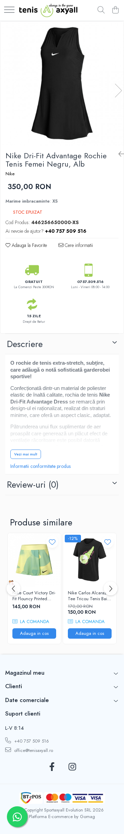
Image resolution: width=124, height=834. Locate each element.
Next (118, 90)
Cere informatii (78, 245)
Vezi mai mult (25, 454)
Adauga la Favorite (28, 245)
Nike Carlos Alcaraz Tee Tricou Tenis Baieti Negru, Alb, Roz (90, 596)
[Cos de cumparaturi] (115, 10)
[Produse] (9, 10)
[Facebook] (52, 767)
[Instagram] (72, 767)
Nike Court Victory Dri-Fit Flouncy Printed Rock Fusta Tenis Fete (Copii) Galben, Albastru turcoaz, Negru (33, 596)
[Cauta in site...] (101, 10)
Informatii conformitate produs (40, 466)
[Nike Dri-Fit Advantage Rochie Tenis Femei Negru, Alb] (62, 83)
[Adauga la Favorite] (52, 542)
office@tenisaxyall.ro (33, 750)
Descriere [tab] (25, 344)
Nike (10, 174)
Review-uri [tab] (33, 484)
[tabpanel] (62, 83)
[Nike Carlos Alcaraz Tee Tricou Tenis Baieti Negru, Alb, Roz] (89, 560)
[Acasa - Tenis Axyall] (48, 10)
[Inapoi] (118, 154)
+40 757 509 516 (31, 741)
